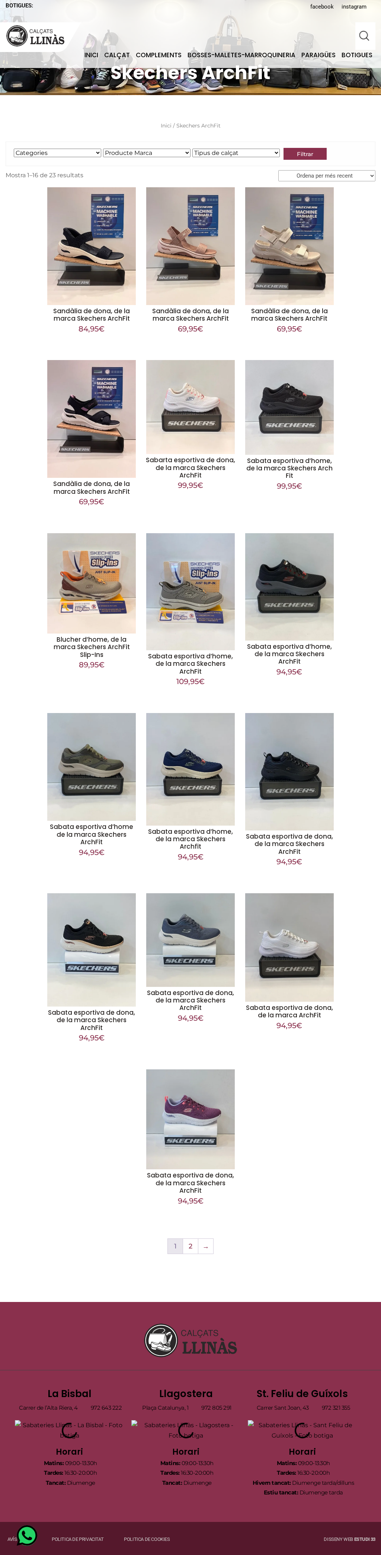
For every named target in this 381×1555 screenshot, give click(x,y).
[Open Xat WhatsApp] (27, 1535)
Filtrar (305, 154)
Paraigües (318, 55)
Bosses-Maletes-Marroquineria (241, 55)
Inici (91, 55)
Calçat (117, 55)
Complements (159, 55)
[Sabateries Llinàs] (40, 35)
